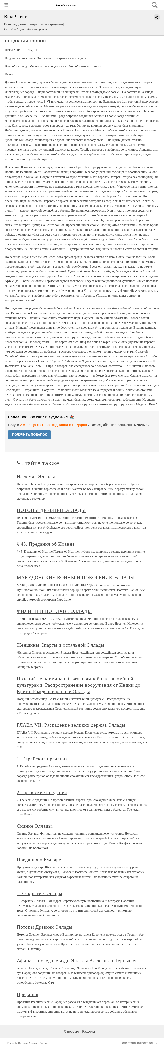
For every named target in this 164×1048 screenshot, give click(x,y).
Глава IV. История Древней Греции (27, 1043)
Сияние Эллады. (35, 826)
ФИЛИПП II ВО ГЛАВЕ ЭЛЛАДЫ (54, 611)
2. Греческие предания (42, 792)
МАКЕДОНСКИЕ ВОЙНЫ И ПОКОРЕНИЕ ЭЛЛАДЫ (76, 577)
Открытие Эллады (39, 893)
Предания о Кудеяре (39, 859)
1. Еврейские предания (42, 758)
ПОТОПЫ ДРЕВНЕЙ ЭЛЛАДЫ (51, 510)
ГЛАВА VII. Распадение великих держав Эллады (71, 725)
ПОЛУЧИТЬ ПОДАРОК (29, 434)
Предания (27, 994)
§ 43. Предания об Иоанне (46, 544)
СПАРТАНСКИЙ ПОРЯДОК (137, 1043)
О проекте (71, 1031)
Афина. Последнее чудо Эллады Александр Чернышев (77, 960)
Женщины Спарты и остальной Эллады (60, 645)
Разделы (88, 1031)
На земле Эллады (36, 476)
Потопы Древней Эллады (44, 927)
